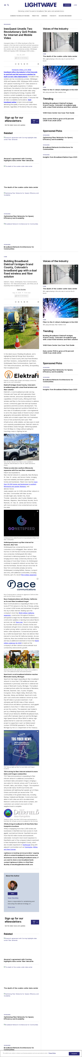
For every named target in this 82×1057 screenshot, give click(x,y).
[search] (8, 5)
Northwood (26, 845)
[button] (5, 5)
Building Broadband (65, 15)
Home (44, 54)
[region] (41, 1053)
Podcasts (53, 15)
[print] (38, 64)
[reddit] (24, 64)
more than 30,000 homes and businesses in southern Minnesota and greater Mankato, (20, 484)
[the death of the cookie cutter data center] (60, 42)
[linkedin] (18, 64)
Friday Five (35, 15)
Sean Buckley (21, 289)
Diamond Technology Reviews (19, 15)
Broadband (7, 24)
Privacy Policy (52, 1053)
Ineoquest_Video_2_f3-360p (21, 70)
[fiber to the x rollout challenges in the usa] (60, 75)
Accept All (74, 1053)
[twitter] (21, 64)
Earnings (44, 15)
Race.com (19, 622)
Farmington (28, 847)
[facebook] (15, 64)
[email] (27, 64)
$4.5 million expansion (29, 575)
